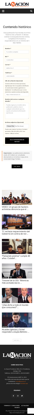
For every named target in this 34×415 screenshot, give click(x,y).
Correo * (7, 64)
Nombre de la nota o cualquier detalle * (14, 100)
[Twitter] (22, 396)
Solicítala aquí (24, 383)
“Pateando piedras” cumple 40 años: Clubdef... (16, 257)
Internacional (6, 204)
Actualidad (25, 405)
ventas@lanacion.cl (21, 381)
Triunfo (17, 407)
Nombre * (8, 48)
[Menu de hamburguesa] (3, 11)
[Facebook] (13, 396)
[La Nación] (17, 4)
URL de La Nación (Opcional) (14, 81)
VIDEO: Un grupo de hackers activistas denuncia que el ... (15, 208)
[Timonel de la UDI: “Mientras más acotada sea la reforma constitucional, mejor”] (17, 270)
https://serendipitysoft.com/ (17, 412)
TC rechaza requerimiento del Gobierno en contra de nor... (16, 232)
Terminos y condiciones (12, 405)
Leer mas (16, 340)
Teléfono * (8, 73)
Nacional (4, 228)
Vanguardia (5, 253)
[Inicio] (17, 358)
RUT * (7, 56)
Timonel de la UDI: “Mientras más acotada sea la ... (15, 281)
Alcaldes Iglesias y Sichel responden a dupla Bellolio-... (15, 330)
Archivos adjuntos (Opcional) (14, 122)
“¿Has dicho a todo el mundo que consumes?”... (15, 306)
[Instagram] (18, 396)
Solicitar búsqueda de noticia (17, 140)
